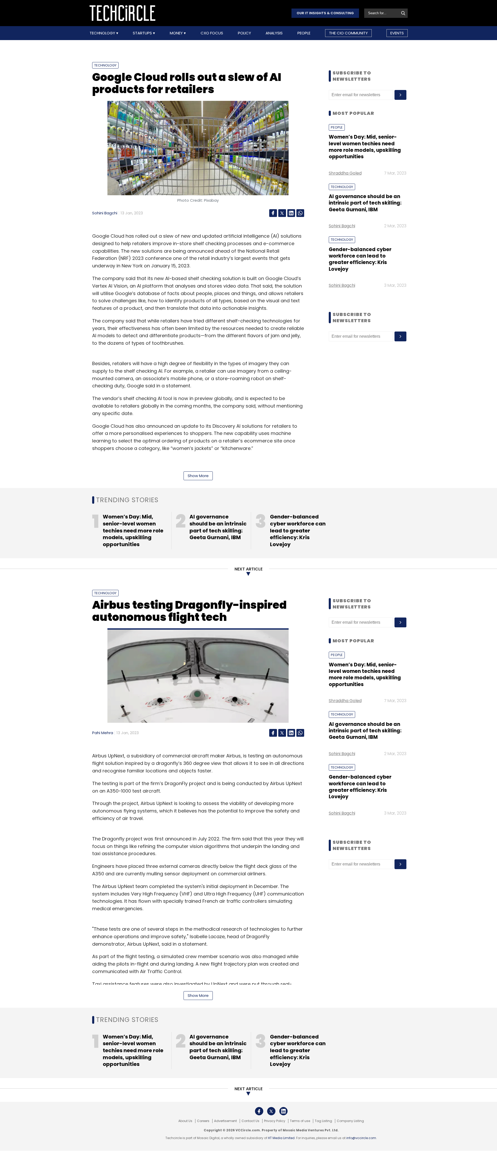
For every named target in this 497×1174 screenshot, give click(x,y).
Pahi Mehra (102, 732)
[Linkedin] (291, 213)
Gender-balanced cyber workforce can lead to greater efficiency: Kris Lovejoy (360, 259)
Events (397, 33)
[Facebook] (273, 213)
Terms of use (300, 1121)
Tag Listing (323, 1121)
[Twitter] (282, 213)
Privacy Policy (274, 1121)
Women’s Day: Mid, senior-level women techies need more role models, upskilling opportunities (365, 146)
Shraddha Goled (345, 173)
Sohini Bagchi (104, 213)
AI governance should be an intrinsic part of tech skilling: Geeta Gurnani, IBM (365, 203)
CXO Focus (212, 33)
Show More (198, 475)
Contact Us (250, 1121)
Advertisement (225, 1121)
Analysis (274, 33)
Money (177, 33)
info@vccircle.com (361, 1138)
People (303, 33)
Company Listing (350, 1121)
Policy (244, 33)
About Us (185, 1121)
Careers (203, 1121)
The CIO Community (348, 33)
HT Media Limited (281, 1138)
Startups (143, 33)
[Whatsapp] (300, 213)
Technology (103, 33)
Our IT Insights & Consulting (325, 13)
